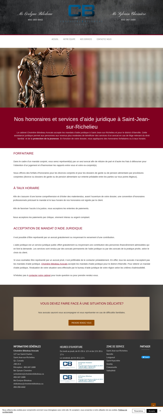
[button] (86, 39)
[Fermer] (160, 411)
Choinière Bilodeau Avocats (54, 264)
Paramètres (138, 411)
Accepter (152, 411)
